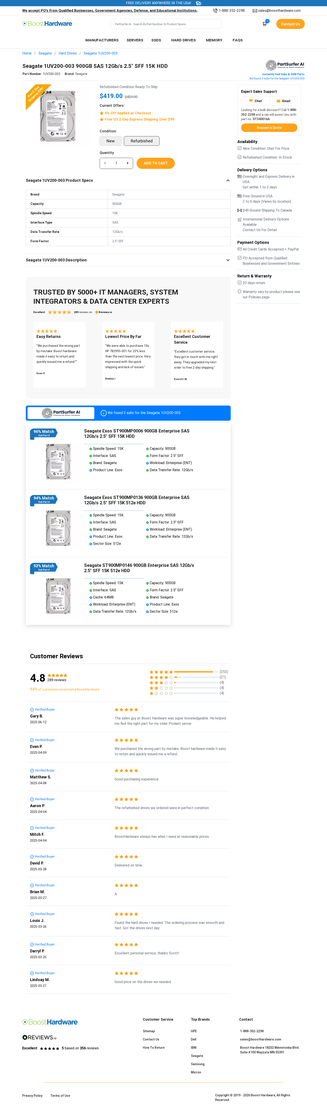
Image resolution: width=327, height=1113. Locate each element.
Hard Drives (183, 39)
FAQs (238, 39)
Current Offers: (112, 105)
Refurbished (142, 141)
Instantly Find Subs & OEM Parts (283, 74)
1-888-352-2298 (232, 10)
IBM (193, 1047)
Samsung (197, 1064)
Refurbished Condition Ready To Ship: (129, 87)
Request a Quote (269, 127)
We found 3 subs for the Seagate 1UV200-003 (277, 78)
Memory (214, 39)
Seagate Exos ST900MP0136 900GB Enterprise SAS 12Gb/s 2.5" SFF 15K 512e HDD (137, 500)
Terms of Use (60, 1095)
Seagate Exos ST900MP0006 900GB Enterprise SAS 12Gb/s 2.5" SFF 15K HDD (137, 433)
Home (27, 53)
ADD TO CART (156, 163)
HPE (194, 1031)
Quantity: (107, 153)
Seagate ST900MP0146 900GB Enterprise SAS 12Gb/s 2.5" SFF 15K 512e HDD (139, 568)
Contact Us (151, 1039)
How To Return (154, 1047)
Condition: (108, 131)
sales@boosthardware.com (279, 10)
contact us (290, 24)
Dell (193, 1039)
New (111, 141)
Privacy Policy (32, 1095)
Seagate (45, 53)
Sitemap (149, 1031)
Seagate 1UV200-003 (101, 53)
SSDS (156, 39)
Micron (196, 1072)
